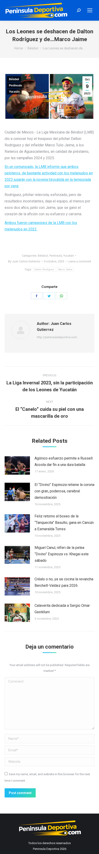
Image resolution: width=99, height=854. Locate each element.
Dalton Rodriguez (44, 269)
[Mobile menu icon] (89, 10)
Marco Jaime (65, 269)
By (24, 261)
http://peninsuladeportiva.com (57, 337)
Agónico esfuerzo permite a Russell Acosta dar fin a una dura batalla (64, 461)
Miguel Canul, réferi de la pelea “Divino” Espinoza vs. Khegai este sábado (62, 554)
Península (15, 85)
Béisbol (14, 79)
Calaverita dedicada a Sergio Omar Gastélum (62, 608)
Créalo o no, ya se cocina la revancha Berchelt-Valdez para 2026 (64, 582)
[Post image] (17, 465)
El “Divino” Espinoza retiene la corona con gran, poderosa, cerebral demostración (64, 491)
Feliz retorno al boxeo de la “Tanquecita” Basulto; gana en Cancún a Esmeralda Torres (64, 522)
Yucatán (14, 91)
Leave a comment (79, 261)
